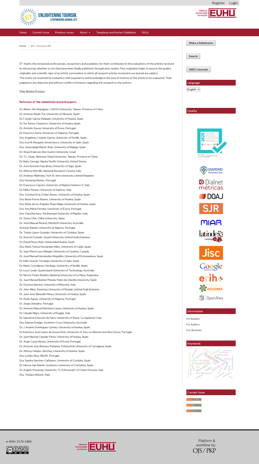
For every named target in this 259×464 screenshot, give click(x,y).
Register (218, 3)
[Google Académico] (211, 266)
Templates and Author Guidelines (116, 32)
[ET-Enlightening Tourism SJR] (211, 213)
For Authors (193, 324)
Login (233, 3)
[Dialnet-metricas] (211, 188)
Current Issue (40, 32)
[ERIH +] (211, 278)
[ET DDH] (211, 174)
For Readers (193, 318)
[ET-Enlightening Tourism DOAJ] (211, 198)
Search (193, 56)
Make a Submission (201, 42)
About (84, 32)
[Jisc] (211, 253)
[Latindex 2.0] (211, 236)
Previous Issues (64, 32)
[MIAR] (211, 222)
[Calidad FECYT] (211, 144)
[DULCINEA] (211, 288)
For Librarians (194, 330)
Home (23, 32)
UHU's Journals (198, 69)
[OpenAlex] (211, 298)
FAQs (145, 32)
